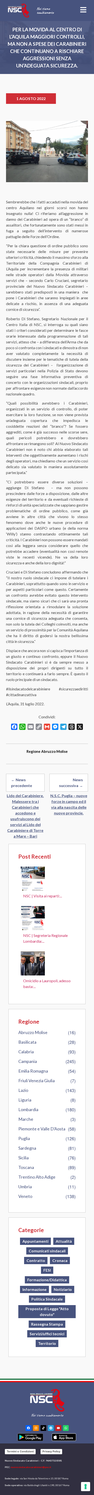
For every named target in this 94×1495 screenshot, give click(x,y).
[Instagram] (36, 1428)
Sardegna (27, 1148)
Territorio (47, 1343)
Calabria (26, 1051)
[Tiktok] (43, 1428)
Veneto (25, 1196)
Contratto (36, 1260)
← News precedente (21, 782)
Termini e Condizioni (20, 1451)
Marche (25, 1119)
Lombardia (28, 1109)
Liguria (24, 1099)
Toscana (26, 1167)
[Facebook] (28, 1428)
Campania (27, 1061)
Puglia (24, 1138)
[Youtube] (58, 1428)
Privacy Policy (51, 1451)
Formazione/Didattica (47, 1279)
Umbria (25, 1186)
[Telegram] (51, 1428)
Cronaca (59, 1260)
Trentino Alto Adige (36, 1177)
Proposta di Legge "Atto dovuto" (47, 1311)
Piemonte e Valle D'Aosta (41, 1128)
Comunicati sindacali (47, 1250)
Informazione (34, 1289)
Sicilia (23, 1157)
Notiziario (63, 1289)
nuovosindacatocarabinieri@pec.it (31, 1467)
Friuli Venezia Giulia (36, 1080)
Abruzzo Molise (32, 1032)
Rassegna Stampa (47, 1324)
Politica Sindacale (47, 1299)
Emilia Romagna (33, 1071)
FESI (47, 1270)
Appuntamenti (35, 1241)
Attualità (64, 1241)
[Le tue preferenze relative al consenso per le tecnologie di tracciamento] (85, 1486)
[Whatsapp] (66, 1428)
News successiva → (71, 782)
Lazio (23, 1090)
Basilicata (27, 1042)
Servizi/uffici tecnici (47, 1333)
